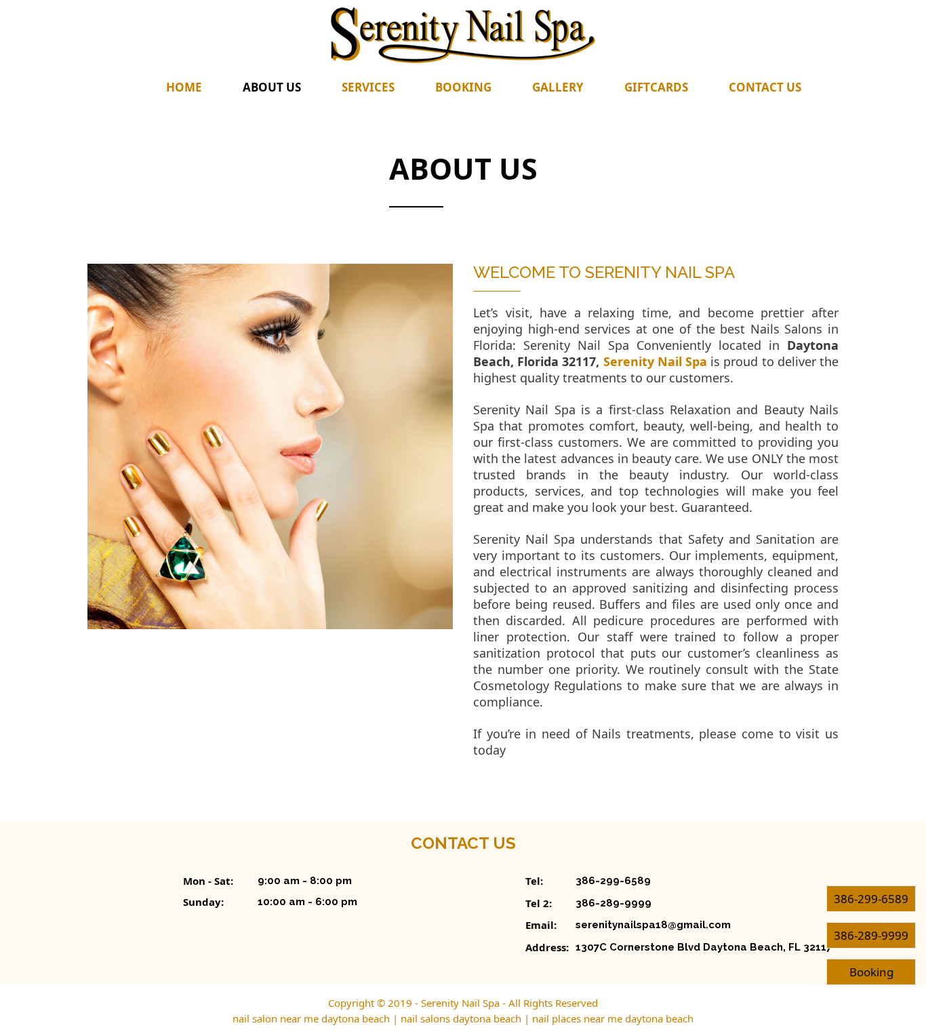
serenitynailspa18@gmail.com (653, 925)
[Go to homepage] (463, 35)
